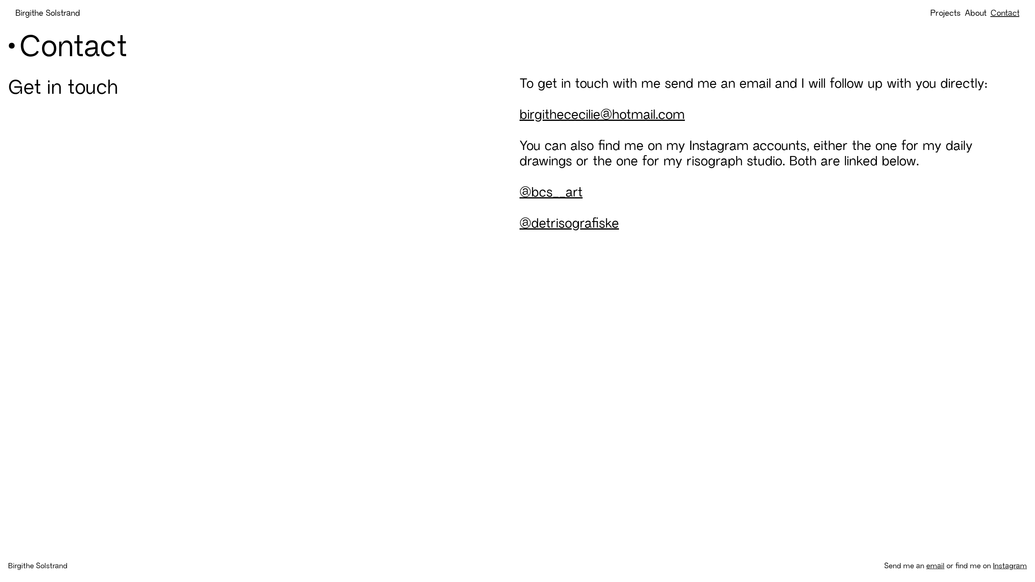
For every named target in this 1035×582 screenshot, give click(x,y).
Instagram (1010, 565)
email (935, 565)
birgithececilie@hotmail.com (602, 114)
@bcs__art (551, 191)
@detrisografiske (569, 222)
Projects (945, 13)
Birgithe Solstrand (47, 13)
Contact (1005, 13)
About (975, 13)
